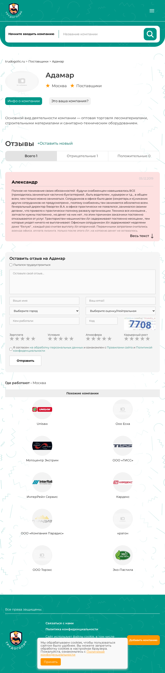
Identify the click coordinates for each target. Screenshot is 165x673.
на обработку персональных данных (56, 347)
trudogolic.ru (15, 61)
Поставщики (38, 61)
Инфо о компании (24, 101)
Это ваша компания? (70, 101)
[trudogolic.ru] (13, 10)
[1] (11, 338)
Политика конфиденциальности (72, 629)
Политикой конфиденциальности (73, 653)
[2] (17, 338)
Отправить (25, 361)
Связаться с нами (60, 623)
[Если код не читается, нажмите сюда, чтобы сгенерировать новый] (140, 323)
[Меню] (152, 10)
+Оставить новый (55, 143)
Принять (51, 662)
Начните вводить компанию (31, 34)
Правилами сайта (120, 347)
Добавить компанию (143, 640)
